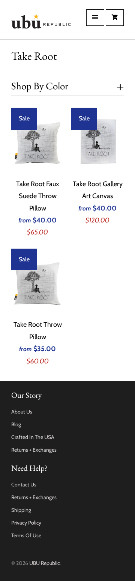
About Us (21, 411)
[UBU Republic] (41, 23)
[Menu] (95, 17)
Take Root (34, 56)
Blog (16, 424)
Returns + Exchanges (34, 449)
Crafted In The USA (32, 437)
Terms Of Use (26, 535)
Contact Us (23, 484)
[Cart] (115, 17)
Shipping (21, 510)
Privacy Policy (26, 522)
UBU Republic (44, 563)
